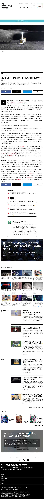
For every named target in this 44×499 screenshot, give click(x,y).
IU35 (20, 7)
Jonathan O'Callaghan (27, 372)
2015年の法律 (28, 177)
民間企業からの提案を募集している (18, 102)
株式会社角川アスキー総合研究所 (12, 489)
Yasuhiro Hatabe (26, 336)
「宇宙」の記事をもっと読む (35, 407)
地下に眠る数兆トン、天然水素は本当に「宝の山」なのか (22, 205)
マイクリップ (31, 3)
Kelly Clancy (26, 354)
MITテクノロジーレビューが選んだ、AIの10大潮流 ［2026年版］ (22, 245)
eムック (30, 7)
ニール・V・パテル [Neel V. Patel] (19, 221)
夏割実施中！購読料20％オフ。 (22, 21)
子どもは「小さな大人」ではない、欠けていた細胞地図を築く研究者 (23, 213)
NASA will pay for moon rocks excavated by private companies (12, 75)
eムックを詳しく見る (36, 425)
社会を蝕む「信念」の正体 (40, 420)
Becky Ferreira (26, 389)
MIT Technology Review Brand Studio (30, 322)
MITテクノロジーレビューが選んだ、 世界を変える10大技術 (20, 434)
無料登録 (39, 6)
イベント (34, 7)
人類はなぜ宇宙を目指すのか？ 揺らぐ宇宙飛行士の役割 (21, 209)
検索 (33, 5)
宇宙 (2, 73)
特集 (28, 7)
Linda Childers (26, 403)
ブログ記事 (21, 146)
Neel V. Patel (4, 88)
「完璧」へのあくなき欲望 (25, 421)
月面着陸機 (9, 155)
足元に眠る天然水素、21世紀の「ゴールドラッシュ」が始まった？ (23, 193)
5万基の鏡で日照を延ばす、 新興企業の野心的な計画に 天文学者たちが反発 (32, 361)
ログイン (26, 3)
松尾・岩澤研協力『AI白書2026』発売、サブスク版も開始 (22, 199)
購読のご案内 (20, 3)
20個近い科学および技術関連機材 (8, 153)
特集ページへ (36, 258)
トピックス (24, 7)
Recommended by (35, 306)
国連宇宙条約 (18, 179)
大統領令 (30, 173)
